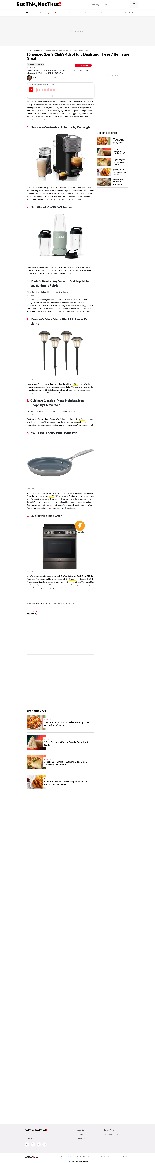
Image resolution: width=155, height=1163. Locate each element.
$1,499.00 (72, 302)
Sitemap (80, 1134)
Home (29, 50)
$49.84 (88, 267)
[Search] (134, 4)
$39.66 (51, 496)
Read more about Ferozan (66, 603)
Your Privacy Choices (79, 1161)
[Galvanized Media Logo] (31, 1157)
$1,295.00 (72, 579)
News (28, 13)
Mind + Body (130, 13)
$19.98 (82, 419)
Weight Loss (74, 13)
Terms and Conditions (112, 1134)
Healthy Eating (43, 13)
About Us (80, 1130)
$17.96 (75, 384)
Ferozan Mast (40, 78)
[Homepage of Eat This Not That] (36, 1130)
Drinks (116, 13)
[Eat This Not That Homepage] (39, 4)
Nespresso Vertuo (65, 187)
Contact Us (81, 1138)
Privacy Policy (109, 1130)
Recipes (104, 13)
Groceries (59, 13)
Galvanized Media (76, 1157)
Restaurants (90, 13)
